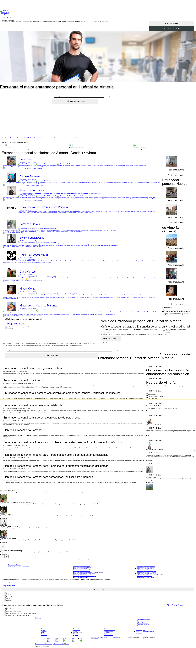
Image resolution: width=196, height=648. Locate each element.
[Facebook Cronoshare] (143, 621)
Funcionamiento (108, 631)
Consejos (75, 633)
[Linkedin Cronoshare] (143, 625)
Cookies (67, 643)
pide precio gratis (7, 12)
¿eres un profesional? (5, 13)
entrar (1, 12)
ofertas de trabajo (4, 14)
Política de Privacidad (58, 643)
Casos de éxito (108, 633)
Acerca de (44, 631)
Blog (42, 632)
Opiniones (107, 632)
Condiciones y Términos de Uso (43, 643)
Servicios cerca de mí (109, 630)
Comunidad (44, 635)
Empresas (75, 635)
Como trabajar (76, 630)
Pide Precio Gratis (155, 366)
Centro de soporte (140, 630)
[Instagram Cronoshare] (143, 619)
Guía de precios (108, 635)
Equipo (43, 630)
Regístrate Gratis (9, 586)
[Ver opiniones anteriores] (2, 556)
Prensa (43, 633)
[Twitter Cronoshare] (142, 623)
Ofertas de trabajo (77, 632)
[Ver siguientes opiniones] (6, 556)
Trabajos (75, 631)
